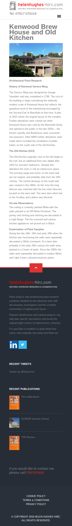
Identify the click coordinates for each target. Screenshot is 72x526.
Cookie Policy (36, 496)
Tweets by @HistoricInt (21, 371)
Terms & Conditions (36, 500)
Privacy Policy (36, 504)
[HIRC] (36, 5)
